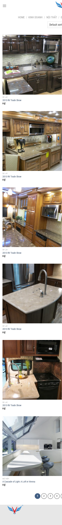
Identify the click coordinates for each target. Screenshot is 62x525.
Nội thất (51, 17)
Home (21, 17)
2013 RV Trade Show (11, 100)
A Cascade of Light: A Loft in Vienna (18, 481)
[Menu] (4, 6)
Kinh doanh (35, 17)
